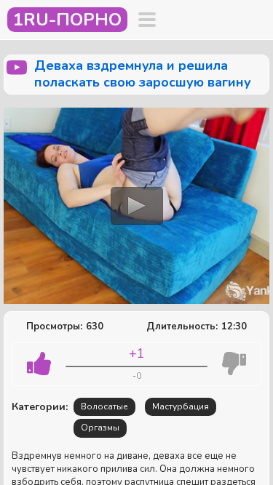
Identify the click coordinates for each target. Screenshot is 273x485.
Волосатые (104, 406)
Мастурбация (180, 406)
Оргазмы (100, 427)
